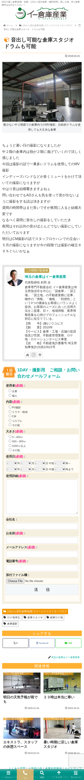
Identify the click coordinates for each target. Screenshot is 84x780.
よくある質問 (17, 768)
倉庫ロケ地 (56, 617)
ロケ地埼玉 (13, 617)
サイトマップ (73, 768)
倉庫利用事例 (53, 768)
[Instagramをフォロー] (33, 355)
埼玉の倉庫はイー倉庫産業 (45, 276)
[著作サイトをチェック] (27, 355)
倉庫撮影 (12, 623)
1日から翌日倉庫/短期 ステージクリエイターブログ (37, 611)
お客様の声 (35, 768)
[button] (76, 591)
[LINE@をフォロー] (40, 355)
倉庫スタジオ (35, 617)
